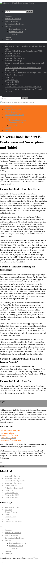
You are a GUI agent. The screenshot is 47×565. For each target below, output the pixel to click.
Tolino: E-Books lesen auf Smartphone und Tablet (23, 86)
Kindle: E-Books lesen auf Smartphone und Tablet (23, 67)
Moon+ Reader (10, 517)
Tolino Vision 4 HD (12, 84)
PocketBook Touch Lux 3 (14, 75)
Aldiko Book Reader (12, 507)
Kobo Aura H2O (11, 70)
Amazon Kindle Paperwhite (15, 58)
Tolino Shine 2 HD (11, 79)
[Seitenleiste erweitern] (1, 462)
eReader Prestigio (11, 512)
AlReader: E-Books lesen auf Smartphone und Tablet (24, 51)
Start (6, 44)
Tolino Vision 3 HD (12, 82)
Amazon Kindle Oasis (13, 55)
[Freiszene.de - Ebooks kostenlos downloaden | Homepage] (17, 3)
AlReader (8, 509)
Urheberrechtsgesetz (22, 417)
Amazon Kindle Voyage (13, 60)
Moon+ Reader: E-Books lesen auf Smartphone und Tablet (26, 72)
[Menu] (1, 526)
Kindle (7, 514)
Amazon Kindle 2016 (12, 53)
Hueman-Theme (33, 558)
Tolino (7, 519)
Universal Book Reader (13, 521)
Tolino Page (9, 77)
